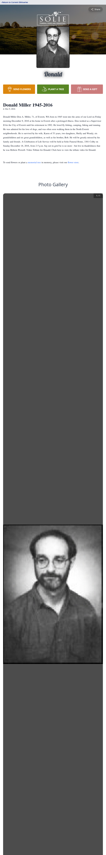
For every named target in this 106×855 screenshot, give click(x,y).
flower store (73, 162)
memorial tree (34, 162)
